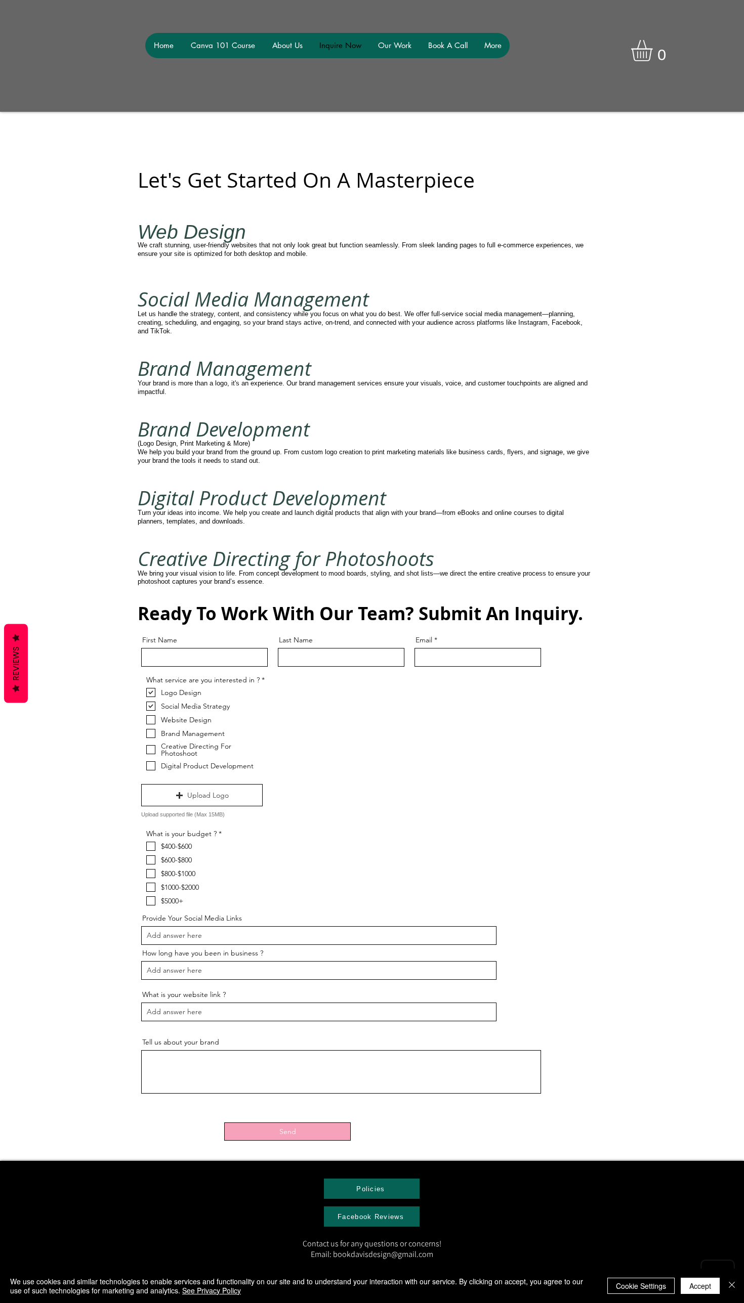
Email (424, 639)
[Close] (732, 1286)
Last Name (296, 639)
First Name (159, 639)
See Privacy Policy (211, 1290)
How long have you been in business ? (202, 953)
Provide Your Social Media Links (192, 918)
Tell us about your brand (180, 1042)
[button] (654, 50)
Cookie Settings (641, 1286)
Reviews (16, 663)
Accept (700, 1286)
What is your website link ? (184, 994)
